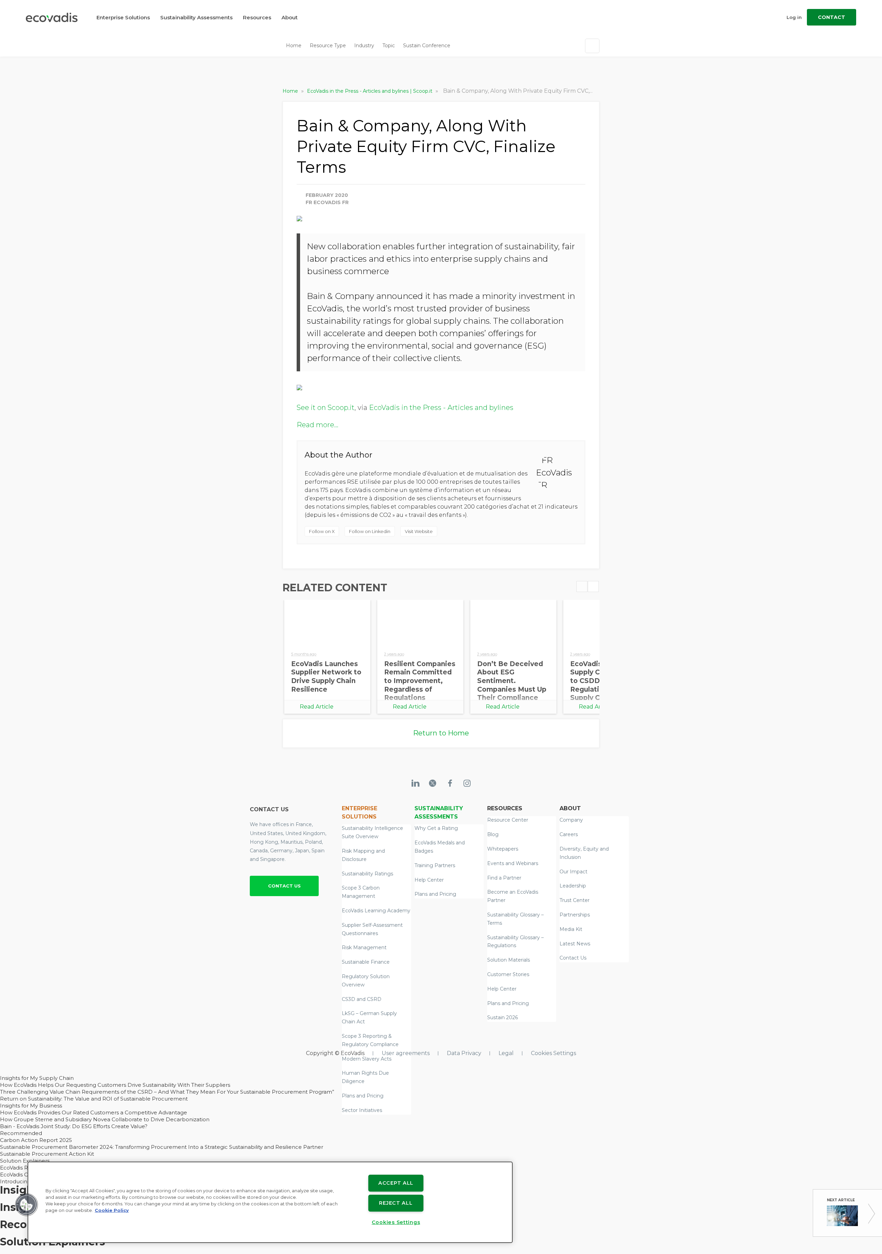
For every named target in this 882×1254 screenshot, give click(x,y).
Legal (506, 1053)
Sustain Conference (426, 45)
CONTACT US (284, 886)
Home (293, 45)
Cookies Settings (553, 1053)
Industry (364, 45)
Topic (388, 45)
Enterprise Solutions (123, 17)
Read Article (317, 706)
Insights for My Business (31, 1105)
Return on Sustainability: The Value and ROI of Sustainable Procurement (94, 1098)
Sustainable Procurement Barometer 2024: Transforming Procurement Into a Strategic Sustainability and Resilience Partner (161, 1147)
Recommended (21, 1133)
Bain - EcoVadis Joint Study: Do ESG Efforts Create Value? (73, 1126)
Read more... (317, 425)
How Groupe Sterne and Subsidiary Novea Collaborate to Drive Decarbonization (104, 1119)
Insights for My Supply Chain (37, 1078)
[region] (270, 1202)
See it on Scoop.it (326, 407)
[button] (27, 1205)
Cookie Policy (112, 1210)
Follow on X (322, 531)
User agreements (406, 1053)
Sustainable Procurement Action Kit (47, 1154)
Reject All (395, 1203)
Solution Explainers (25, 1160)
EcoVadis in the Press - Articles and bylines (441, 407)
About (289, 17)
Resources (257, 17)
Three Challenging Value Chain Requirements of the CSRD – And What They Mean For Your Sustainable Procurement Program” (167, 1092)
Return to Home (441, 733)
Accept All (395, 1183)
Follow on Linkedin (369, 531)
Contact (831, 17)
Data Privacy (464, 1053)
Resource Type (328, 45)
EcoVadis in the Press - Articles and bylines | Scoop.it (370, 91)
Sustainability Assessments (196, 17)
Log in (794, 17)
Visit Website (419, 531)
